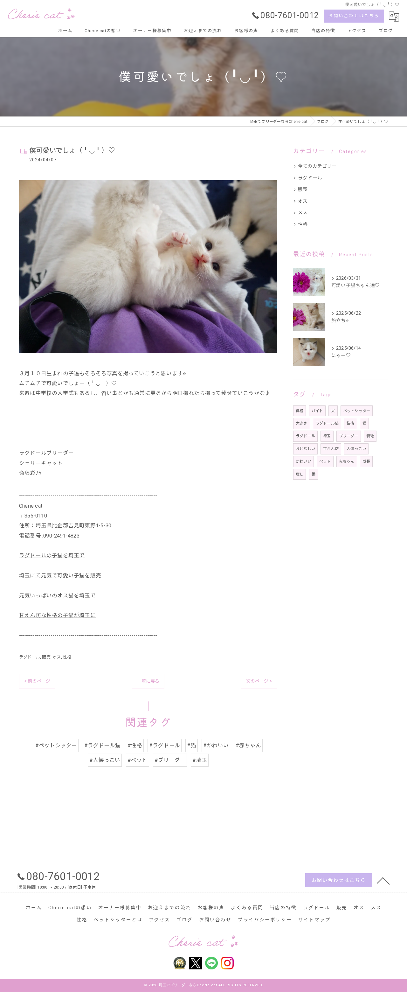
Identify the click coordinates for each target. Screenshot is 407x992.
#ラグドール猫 (102, 745)
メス (302, 212)
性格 (67, 657)
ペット (325, 461)
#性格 (135, 745)
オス (56, 657)
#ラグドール (164, 745)
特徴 (370, 436)
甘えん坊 (331, 449)
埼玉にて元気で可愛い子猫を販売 (60, 576)
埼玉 (327, 436)
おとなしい (305, 449)
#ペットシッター (56, 745)
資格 (299, 411)
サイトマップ (314, 920)
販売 (46, 657)
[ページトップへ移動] (383, 880)
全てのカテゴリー (317, 166)
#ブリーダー (170, 760)
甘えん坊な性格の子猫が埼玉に (57, 615)
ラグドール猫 (327, 423)
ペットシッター (356, 411)
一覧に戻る (148, 681)
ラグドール (29, 657)
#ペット (138, 760)
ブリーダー (348, 436)
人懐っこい (356, 449)
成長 (366, 461)
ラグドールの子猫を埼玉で (52, 555)
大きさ (301, 423)
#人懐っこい (104, 760)
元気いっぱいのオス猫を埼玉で (57, 596)
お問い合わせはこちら (353, 15)
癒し (299, 474)
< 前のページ (37, 681)
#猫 (191, 745)
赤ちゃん (347, 461)
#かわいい (216, 745)
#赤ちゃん (248, 745)
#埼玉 (199, 760)
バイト (317, 411)
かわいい (303, 461)
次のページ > (259, 681)
